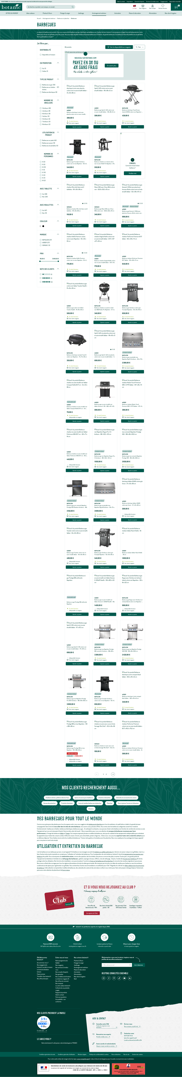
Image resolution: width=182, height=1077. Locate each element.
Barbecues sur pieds (49, 140)
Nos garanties (59, 974)
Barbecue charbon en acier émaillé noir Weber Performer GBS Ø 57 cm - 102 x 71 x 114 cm (77, 455)
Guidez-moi (132, 173)
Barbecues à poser (48, 143)
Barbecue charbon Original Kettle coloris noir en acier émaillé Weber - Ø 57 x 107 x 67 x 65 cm (104, 262)
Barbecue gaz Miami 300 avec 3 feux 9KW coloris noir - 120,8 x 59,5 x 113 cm (104, 210)
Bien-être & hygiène (79, 976)
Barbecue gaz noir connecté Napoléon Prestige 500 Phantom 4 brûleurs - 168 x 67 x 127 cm (77, 507)
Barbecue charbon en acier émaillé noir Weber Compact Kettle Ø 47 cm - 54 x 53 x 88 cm (77, 408)
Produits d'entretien (67, 803)
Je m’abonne (138, 965)
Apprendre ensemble (175, 1)
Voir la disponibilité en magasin (120, 47)
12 (44, 172)
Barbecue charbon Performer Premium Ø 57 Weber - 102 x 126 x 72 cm (132, 259)
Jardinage (77, 965)
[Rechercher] (73, 7)
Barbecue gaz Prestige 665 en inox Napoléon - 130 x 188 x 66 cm (76, 749)
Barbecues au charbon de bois (50, 88)
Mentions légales (82, 1054)
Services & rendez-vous (152, 1)
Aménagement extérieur (49, 18)
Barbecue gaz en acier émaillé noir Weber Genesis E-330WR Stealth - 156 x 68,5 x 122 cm (104, 601)
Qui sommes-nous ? (43, 963)
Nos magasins (59, 965)
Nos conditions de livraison (63, 976)
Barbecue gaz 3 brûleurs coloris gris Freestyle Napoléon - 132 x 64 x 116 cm (104, 553)
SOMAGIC (46, 245)
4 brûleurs (46, 111)
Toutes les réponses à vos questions (103, 1026)
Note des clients (49, 269)
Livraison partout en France (104, 944)
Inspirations (130, 1)
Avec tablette (49, 188)
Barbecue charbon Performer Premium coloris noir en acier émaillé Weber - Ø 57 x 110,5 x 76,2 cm (132, 750)
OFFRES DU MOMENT (12, 13)
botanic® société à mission (44, 967)
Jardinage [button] (81, 13)
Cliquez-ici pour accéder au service (105, 1046)
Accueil (39, 18)
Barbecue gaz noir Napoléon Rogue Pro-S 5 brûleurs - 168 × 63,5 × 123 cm (104, 457)
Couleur (49, 221)
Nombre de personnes (51, 155)
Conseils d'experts (139, 1)
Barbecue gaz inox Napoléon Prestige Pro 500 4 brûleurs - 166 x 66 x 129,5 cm (77, 699)
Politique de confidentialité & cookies (99, 1054)
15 (43, 178)
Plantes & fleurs (78, 961)
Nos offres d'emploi (42, 979)
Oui (44, 68)
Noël (75, 979)
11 (43, 170)
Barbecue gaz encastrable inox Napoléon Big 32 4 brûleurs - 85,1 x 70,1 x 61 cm (132, 359)
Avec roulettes (49, 205)
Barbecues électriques (49, 92)
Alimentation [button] (153, 13)
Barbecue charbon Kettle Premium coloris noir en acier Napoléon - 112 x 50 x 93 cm (77, 260)
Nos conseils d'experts (61, 972)
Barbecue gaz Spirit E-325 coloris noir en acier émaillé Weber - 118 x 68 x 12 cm (104, 111)
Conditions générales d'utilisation (66, 1054)
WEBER (46, 242)
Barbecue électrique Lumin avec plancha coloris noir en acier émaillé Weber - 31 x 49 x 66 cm (76, 114)
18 (44, 180)
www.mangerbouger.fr (83, 1059)
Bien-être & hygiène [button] (170, 13)
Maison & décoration (80, 970)
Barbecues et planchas (63, 18)
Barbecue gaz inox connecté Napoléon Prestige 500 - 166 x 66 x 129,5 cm (132, 457)
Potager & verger (79, 963)
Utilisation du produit (50, 133)
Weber (62, 833)
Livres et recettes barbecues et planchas (89, 803)
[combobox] (49, 7)
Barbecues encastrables (50, 146)
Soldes (45, 71)
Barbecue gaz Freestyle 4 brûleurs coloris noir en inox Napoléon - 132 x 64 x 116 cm (104, 700)
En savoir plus (111, 66)
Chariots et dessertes (104, 798)
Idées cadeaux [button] (30, 13)
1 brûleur (45, 116)
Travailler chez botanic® (44, 976)
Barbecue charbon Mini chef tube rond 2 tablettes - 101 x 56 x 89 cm (77, 210)
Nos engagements (42, 965)
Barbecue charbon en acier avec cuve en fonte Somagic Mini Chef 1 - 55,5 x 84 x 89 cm (104, 747)
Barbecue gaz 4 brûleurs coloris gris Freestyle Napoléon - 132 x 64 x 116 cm (132, 308)
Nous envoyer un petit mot (131, 1026)
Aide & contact (121, 1)
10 (44, 167)
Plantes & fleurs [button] (47, 13)
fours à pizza (66, 870)
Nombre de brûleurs (51, 101)
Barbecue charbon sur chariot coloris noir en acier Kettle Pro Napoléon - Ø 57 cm (104, 163)
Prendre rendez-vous (102, 1036)
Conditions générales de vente (47, 1054)
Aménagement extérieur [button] (99, 13)
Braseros (91, 809)
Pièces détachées (116, 1054)
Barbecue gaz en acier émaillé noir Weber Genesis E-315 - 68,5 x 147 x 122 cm (104, 406)
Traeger (68, 833)
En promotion (49, 63)
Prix (49, 253)
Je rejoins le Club (92, 913)
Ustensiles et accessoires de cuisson (126, 798)
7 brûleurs (46, 121)
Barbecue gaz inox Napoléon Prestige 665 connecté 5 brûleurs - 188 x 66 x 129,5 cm (104, 651)
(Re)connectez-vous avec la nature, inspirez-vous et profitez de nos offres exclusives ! (118, 958)
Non (45, 197)
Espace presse (41, 974)
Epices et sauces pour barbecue (84, 798)
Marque (49, 234)
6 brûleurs (46, 114)
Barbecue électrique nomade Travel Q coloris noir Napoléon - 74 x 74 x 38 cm (77, 356)
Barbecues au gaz (48, 85)
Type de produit (49, 79)
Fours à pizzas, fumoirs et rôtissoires (128, 803)
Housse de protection (49, 803)
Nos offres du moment (62, 981)
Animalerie (77, 972)
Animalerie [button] (117, 13)
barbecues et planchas (95, 824)
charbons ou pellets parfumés (103, 852)
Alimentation (78, 974)
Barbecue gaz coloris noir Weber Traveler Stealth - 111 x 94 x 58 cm (75, 308)
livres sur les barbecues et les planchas (101, 861)
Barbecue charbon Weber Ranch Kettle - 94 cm (132, 553)
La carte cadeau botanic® (62, 986)
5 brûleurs (46, 119)
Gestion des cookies (137, 1054)
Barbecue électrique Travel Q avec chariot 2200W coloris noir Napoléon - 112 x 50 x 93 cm (132, 112)
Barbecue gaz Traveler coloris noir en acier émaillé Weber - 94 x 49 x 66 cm (76, 553)
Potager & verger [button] (65, 13)
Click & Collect (77, 944)
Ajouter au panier (77, 127)
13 (43, 175)
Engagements (164, 1)
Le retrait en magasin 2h (62, 979)
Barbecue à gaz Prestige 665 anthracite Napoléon (77, 603)
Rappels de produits (61, 992)
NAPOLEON (47, 240)
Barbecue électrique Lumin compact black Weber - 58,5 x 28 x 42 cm (131, 697)
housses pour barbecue (130, 859)
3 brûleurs (46, 108)
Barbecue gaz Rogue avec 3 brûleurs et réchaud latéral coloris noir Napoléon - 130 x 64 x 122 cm (132, 601)
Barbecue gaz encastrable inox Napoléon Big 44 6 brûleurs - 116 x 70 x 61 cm (104, 507)
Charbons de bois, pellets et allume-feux (57, 798)
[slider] (40, 261)
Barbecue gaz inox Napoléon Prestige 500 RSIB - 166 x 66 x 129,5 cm (131, 650)
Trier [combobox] (139, 47)
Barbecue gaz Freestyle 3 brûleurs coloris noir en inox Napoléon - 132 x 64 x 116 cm (77, 163)
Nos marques (59, 983)
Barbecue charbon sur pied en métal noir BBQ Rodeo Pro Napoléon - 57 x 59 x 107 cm (104, 309)
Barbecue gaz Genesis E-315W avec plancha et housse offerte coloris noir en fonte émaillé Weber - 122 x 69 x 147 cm (132, 214)
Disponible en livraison (48, 55)
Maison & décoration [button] (135, 13)
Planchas (109, 803)
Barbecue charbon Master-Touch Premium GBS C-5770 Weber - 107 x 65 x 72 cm (132, 406)
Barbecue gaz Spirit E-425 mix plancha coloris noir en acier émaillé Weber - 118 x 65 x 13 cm (104, 356)
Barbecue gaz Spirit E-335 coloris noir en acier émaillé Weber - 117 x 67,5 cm (76, 648)
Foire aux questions (60, 997)
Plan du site (126, 1054)
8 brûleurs (46, 124)
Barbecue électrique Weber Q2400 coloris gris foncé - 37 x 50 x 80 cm (131, 504)
